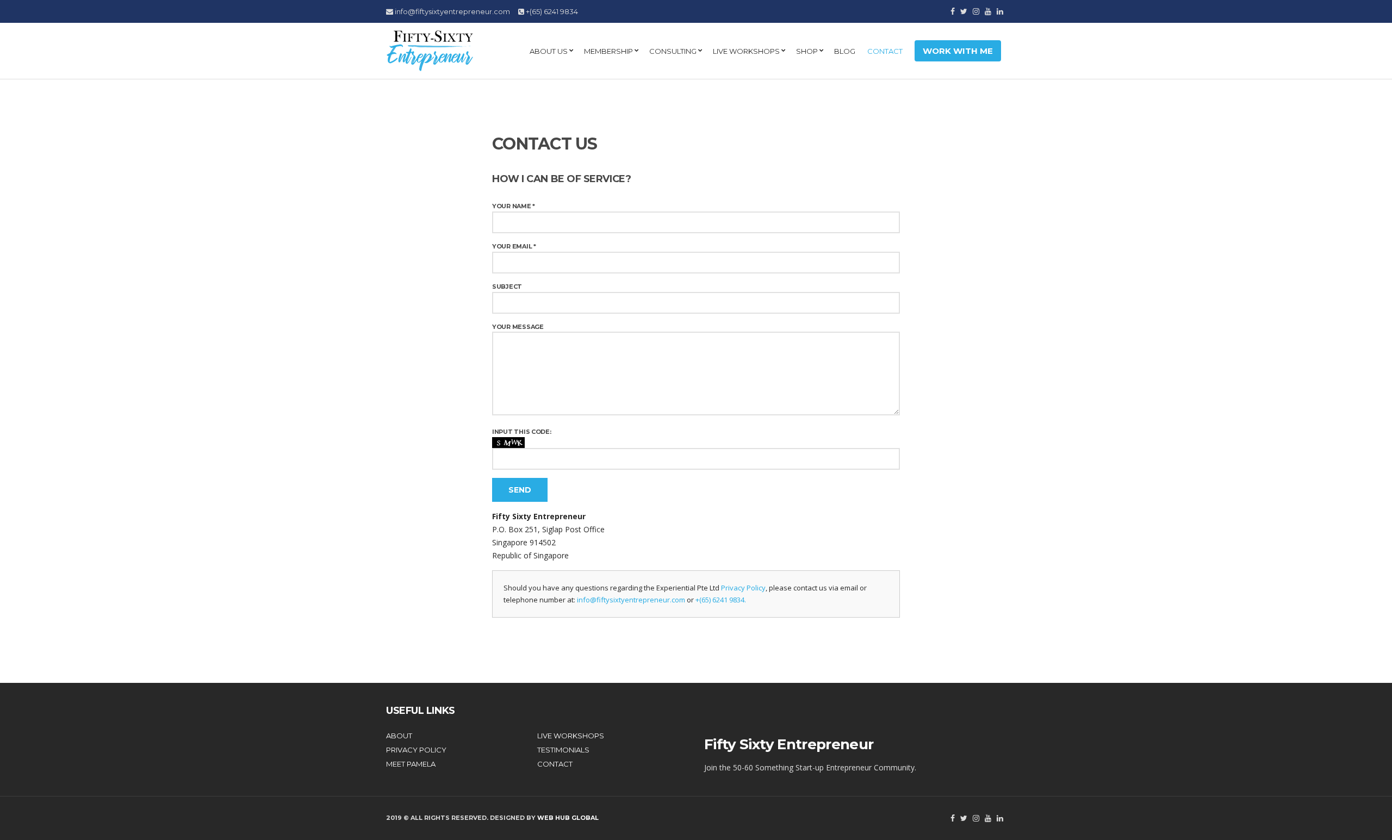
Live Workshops (746, 51)
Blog (844, 51)
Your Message (518, 327)
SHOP (807, 51)
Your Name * (513, 206)
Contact (555, 764)
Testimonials (563, 749)
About (399, 735)
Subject (507, 286)
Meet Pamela (411, 764)
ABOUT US (549, 51)
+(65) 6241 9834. (720, 600)
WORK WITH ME (958, 51)
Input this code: (521, 431)
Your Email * (514, 246)
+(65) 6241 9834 (551, 11)
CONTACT (885, 51)
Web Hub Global (568, 818)
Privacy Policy (743, 588)
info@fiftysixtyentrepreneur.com (451, 11)
